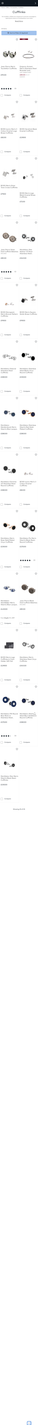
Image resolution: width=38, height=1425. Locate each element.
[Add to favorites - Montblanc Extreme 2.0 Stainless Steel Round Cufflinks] (17, 454)
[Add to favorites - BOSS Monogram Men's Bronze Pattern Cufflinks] (17, 285)
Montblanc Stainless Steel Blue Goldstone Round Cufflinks (28, 716)
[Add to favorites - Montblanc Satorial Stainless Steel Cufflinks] (17, 341)
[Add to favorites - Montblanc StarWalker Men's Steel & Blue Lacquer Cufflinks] (17, 573)
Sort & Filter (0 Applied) (18, 33)
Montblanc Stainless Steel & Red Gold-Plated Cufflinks (28, 427)
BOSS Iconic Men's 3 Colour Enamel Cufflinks (28, 484)
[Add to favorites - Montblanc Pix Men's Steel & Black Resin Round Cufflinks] (36, 511)
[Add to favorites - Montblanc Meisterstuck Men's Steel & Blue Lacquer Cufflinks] (17, 398)
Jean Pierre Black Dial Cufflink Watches (28, 602)
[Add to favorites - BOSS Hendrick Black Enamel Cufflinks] (36, 102)
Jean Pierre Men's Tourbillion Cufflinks (9, 68)
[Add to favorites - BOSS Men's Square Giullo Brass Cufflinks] (36, 285)
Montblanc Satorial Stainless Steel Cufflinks (8, 371)
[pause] (2, 3)
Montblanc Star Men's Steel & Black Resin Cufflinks (9, 778)
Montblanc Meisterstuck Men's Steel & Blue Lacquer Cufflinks (9, 427)
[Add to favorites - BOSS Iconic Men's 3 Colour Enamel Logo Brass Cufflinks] (17, 102)
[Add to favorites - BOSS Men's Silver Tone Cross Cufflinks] (17, 158)
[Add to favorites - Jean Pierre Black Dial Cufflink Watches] (36, 573)
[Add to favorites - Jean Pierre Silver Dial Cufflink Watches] (17, 222)
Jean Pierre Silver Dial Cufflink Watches (9, 251)
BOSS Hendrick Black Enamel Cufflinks (28, 130)
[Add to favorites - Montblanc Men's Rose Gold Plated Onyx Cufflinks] (17, 511)
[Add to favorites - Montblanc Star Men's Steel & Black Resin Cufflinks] (17, 749)
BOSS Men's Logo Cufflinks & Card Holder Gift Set (8, 659)
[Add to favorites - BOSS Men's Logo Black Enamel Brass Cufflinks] (36, 158)
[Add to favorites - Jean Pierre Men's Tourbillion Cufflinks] (17, 39)
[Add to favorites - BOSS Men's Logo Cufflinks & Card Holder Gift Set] (17, 630)
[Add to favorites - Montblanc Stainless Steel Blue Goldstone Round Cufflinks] (36, 686)
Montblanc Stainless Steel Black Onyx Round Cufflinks (28, 371)
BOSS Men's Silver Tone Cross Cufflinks (9, 187)
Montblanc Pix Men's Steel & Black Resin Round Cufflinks (28, 540)
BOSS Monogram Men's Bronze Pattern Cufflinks (9, 314)
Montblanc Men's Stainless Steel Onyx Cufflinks (28, 659)
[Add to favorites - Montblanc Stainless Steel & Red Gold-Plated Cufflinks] (36, 398)
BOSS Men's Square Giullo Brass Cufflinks (28, 313)
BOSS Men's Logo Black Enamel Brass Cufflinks (27, 195)
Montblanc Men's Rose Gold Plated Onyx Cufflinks (7, 540)
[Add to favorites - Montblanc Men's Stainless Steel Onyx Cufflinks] (36, 630)
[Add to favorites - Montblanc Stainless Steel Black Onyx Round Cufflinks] (36, 341)
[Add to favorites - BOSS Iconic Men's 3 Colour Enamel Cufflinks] (36, 454)
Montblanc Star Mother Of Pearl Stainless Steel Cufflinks (26, 252)
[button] (35, 3)
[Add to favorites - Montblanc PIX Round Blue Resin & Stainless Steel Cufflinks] (17, 686)
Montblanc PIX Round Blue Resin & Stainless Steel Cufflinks (9, 716)
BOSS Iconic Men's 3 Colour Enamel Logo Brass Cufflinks (9, 131)
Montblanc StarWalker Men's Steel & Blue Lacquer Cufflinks (9, 603)
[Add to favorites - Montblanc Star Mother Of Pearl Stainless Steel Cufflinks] (36, 222)
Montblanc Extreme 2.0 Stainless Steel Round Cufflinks (9, 484)
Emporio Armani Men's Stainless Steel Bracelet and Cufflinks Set (28, 69)
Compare (7, 95)
